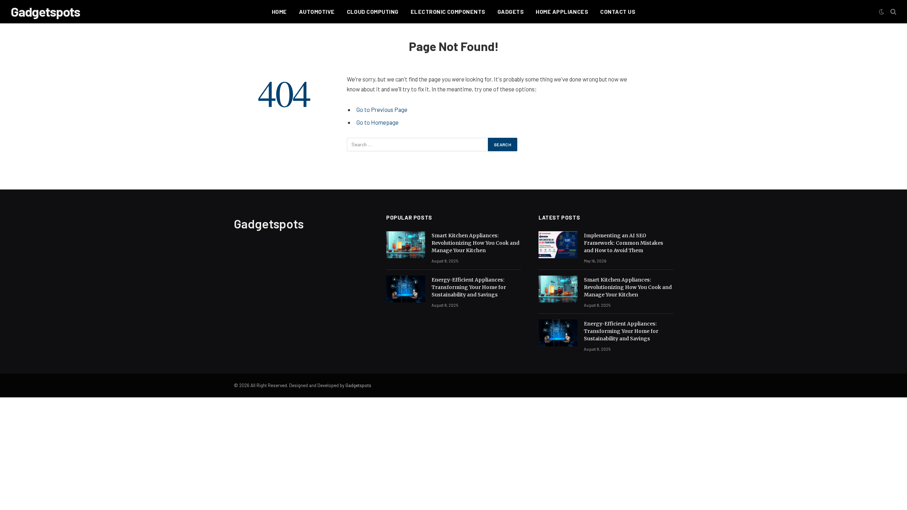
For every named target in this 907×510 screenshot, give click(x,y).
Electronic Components (448, 11)
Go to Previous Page (381, 109)
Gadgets (510, 11)
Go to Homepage (377, 122)
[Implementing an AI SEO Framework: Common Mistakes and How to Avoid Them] (558, 244)
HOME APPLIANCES (562, 11)
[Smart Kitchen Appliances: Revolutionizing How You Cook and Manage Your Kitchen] (405, 244)
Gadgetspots (358, 385)
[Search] (892, 12)
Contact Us (617, 11)
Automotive (317, 11)
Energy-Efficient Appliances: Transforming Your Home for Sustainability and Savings (469, 287)
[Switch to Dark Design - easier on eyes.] (881, 12)
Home (279, 11)
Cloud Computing (373, 11)
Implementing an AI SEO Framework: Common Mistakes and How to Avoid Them (623, 243)
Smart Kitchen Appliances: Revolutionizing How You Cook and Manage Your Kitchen (475, 243)
